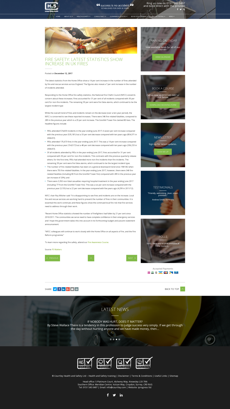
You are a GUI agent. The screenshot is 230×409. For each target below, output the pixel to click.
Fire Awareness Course (98, 242)
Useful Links (160, 375)
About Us (67, 16)
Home (58, 16)
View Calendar (162, 57)
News (171, 16)
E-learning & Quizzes (118, 16)
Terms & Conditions (141, 375)
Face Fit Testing (158, 16)
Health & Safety (83, 16)
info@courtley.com (116, 387)
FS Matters (57, 249)
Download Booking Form (163, 105)
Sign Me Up (162, 151)
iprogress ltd (144, 387)
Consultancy (99, 16)
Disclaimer (123, 375)
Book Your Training (139, 16)
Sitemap (174, 375)
